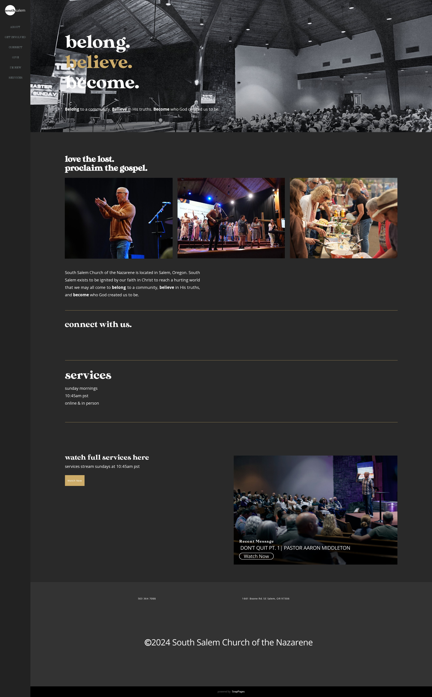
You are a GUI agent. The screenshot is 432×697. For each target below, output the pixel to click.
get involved (15, 37)
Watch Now (75, 480)
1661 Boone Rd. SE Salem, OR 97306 (266, 598)
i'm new (15, 67)
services (15, 78)
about (15, 27)
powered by (231, 691)
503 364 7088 (147, 598)
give (15, 57)
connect (15, 47)
